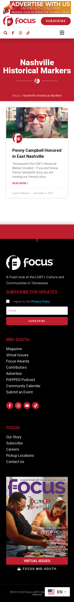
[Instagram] (20, 32)
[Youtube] (26, 405)
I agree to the (31, 301)
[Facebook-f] (12, 32)
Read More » (20, 183)
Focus (16, 95)
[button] (5, 32)
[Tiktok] (27, 32)
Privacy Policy (40, 301)
